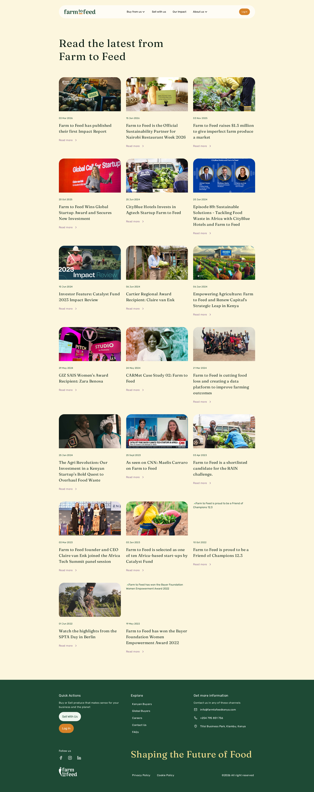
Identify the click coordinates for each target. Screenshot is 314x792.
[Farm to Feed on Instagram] (70, 758)
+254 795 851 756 (211, 718)
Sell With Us (70, 716)
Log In (244, 12)
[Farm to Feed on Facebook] (61, 758)
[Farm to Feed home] (80, 11)
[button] (136, 12)
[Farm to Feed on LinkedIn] (79, 758)
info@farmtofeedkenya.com (218, 709)
